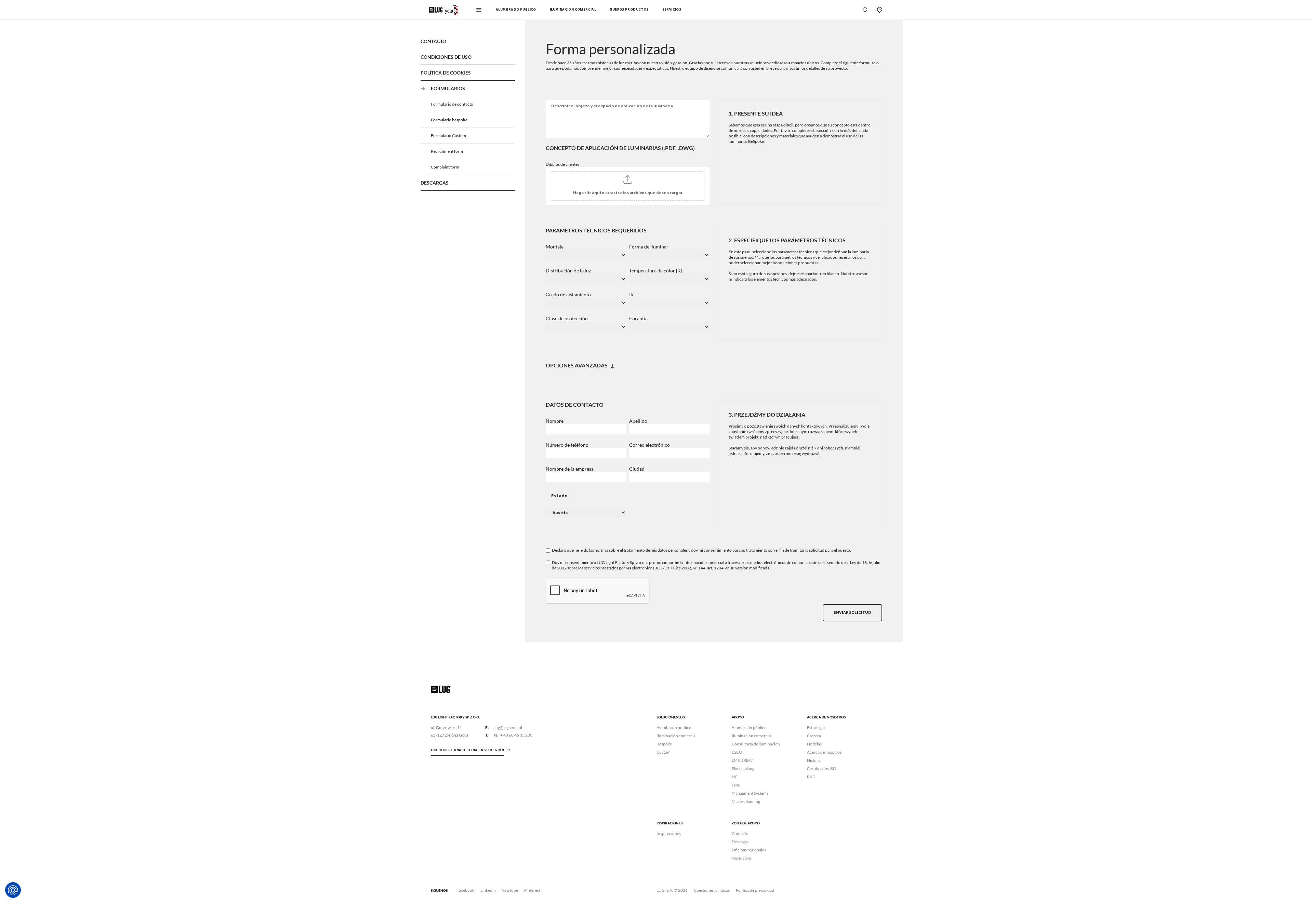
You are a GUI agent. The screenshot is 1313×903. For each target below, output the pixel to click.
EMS (736, 784)
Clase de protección (567, 318)
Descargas (435, 183)
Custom (663, 752)
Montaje (554, 247)
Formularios (448, 88)
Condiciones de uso (446, 57)
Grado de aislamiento (568, 294)
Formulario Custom (448, 135)
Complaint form (445, 167)
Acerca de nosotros (824, 752)
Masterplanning (746, 801)
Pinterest (532, 890)
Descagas (740, 841)
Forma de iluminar (648, 247)
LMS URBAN (743, 760)
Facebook (465, 890)
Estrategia (816, 727)
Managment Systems (750, 793)
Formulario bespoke (449, 119)
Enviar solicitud (852, 613)
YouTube (510, 890)
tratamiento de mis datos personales (656, 550)
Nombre (554, 421)
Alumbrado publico (673, 727)
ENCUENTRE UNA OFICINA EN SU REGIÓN (467, 750)
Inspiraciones (668, 833)
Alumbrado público (516, 10)
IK (631, 294)
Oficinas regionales (749, 849)
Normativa (741, 858)
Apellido (638, 421)
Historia (814, 760)
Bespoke (664, 743)
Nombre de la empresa (570, 469)
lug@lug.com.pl (508, 727)
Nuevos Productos (629, 10)
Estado (559, 496)
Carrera (814, 735)
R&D (811, 776)
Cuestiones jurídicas (712, 890)
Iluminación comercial (573, 10)
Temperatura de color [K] (655, 270)
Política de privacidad (755, 890)
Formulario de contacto (452, 104)
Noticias (814, 743)
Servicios (671, 10)
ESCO (737, 752)
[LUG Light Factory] (441, 688)
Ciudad (637, 469)
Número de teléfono (567, 445)
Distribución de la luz (568, 270)
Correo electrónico (649, 445)
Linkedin (488, 890)
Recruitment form (447, 151)
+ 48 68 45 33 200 (516, 735)
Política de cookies (446, 73)
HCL (736, 776)
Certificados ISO (821, 768)
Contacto (433, 41)
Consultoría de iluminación (756, 743)
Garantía (638, 318)
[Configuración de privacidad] (13, 890)
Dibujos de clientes (562, 164)
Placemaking (743, 768)
